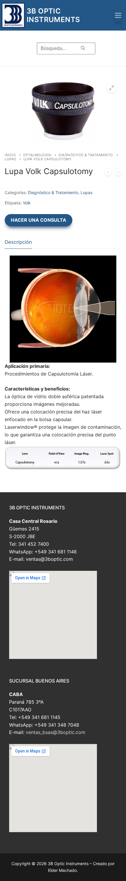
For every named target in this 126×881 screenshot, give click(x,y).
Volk (27, 202)
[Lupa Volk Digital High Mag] (118, 173)
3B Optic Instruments (53, 15)
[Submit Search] (82, 48)
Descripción (18, 242)
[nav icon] (118, 15)
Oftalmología (37, 155)
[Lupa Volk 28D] (108, 173)
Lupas (10, 159)
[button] (111, 88)
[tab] (18, 242)
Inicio (10, 155)
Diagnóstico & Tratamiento (86, 155)
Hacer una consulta (38, 220)
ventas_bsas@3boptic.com (55, 732)
